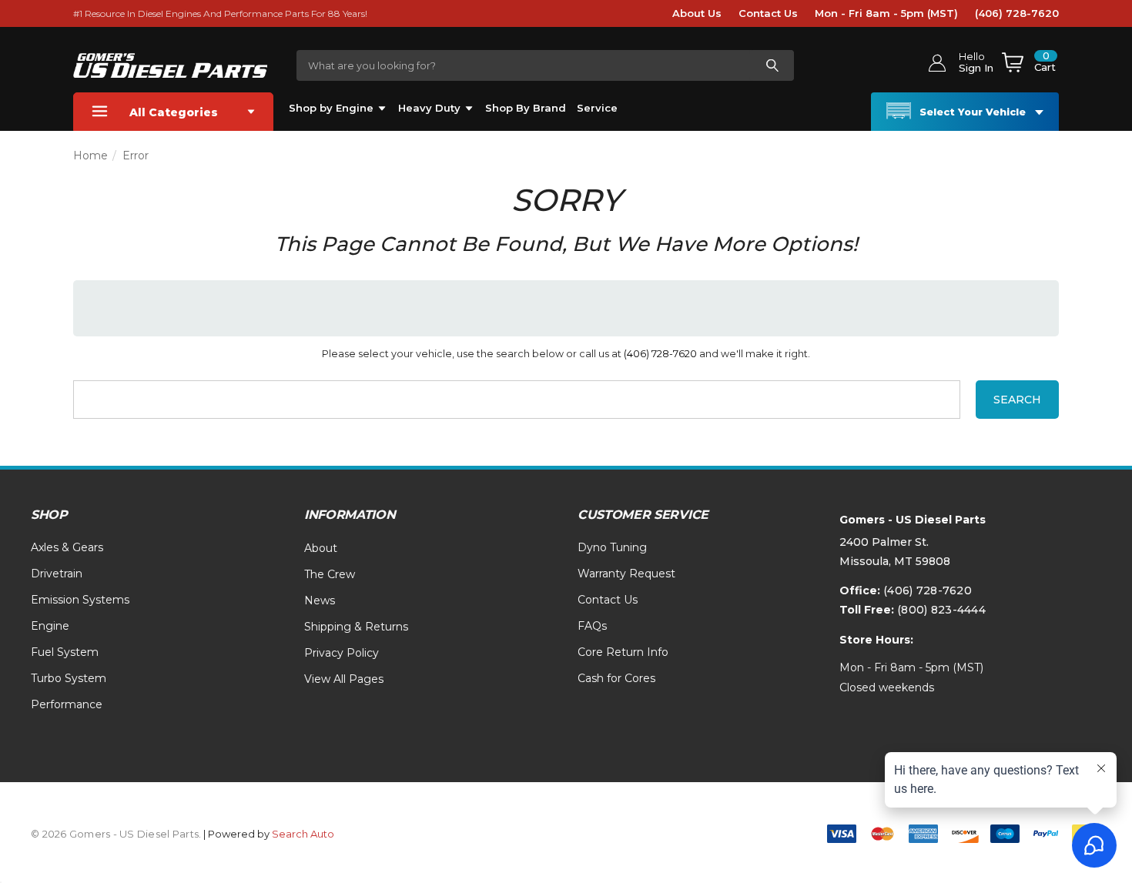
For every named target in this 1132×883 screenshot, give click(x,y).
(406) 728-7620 (1017, 13)
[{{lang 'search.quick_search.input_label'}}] (771, 65)
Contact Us (768, 13)
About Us (697, 13)
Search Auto (303, 834)
